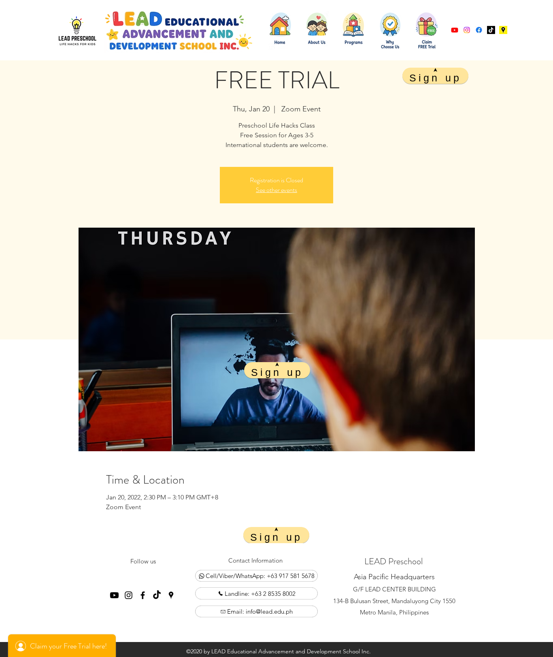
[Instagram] (467, 30)
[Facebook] (479, 30)
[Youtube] (455, 30)
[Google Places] (491, 30)
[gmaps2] (503, 30)
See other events (276, 189)
